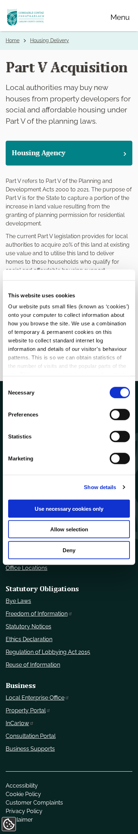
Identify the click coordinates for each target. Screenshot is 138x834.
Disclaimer (19, 819)
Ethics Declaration (29, 639)
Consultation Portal (31, 736)
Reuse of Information (33, 664)
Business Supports (30, 748)
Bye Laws (18, 601)
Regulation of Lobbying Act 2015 (48, 652)
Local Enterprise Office (35, 697)
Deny (69, 550)
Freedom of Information (37, 613)
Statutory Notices (28, 626)
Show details (100, 487)
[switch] (120, 414)
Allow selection (69, 529)
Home (12, 40)
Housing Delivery (49, 40)
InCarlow (17, 723)
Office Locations (26, 568)
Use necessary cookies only (69, 508)
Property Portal (26, 710)
